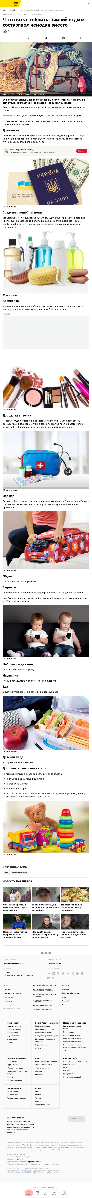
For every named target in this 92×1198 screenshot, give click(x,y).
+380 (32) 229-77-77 (20, 1159)
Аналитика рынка (14, 1092)
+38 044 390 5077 (55, 963)
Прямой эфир (12, 1033)
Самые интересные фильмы (46, 1062)
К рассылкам (76, 1119)
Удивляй (12, 10)
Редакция (7, 989)
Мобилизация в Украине (74, 1023)
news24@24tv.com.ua (13, 963)
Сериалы (38, 1074)
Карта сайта (66, 1001)
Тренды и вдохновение (16, 1098)
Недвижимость (14, 1088)
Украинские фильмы (43, 1065)
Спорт (38, 1088)
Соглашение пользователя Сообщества (42, 1001)
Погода (10, 1042)
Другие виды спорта (43, 1105)
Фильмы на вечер (42, 1068)
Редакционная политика (13, 993)
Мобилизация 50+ (70, 1032)
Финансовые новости (15, 1068)
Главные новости (14, 1026)
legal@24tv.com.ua (34, 1162)
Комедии (38, 1071)
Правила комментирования (43, 1005)
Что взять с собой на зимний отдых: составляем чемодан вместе (41, 10)
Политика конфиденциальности (44, 985)
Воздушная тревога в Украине (47, 1036)
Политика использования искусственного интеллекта (43, 990)
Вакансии (65, 989)
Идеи (5, 10)
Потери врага (40, 1048)
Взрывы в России (42, 1045)
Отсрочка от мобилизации (73, 1042)
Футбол (38, 1095)
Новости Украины (14, 1029)
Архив (64, 997)
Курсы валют (12, 1065)
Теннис (38, 1098)
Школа (66, 1067)
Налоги (10, 1077)
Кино (37, 1058)
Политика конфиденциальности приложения (44, 995)
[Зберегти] (81, 38)
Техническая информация (42, 1009)
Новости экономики (16, 1058)
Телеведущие (8, 1001)
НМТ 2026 (67, 1071)
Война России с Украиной (47, 1023)
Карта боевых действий (44, 1029)
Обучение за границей (72, 1077)
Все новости (13, 1023)
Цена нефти (12, 1062)
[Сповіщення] (89, 3)
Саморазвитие (69, 1074)
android (13, 1172)
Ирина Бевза (13, 31)
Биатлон (38, 1101)
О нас (6, 985)
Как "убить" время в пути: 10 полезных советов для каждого (49, 115)
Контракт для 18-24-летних (73, 1038)
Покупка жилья (13, 1095)
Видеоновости (13, 1036)
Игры (64, 1005)
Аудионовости (13, 1039)
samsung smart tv (53, 1172)
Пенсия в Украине (14, 1080)
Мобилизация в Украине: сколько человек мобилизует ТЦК (74, 1047)
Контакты (65, 985)
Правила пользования (12, 1009)
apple (26, 1172)
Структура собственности (71, 993)
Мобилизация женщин (72, 1035)
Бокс (37, 1092)
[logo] (15, 3)
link (49, 973)
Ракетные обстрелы (43, 1026)
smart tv (39, 1172)
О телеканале (9, 997)
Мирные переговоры (43, 1033)
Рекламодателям (10, 1005)
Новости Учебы (70, 1058)
